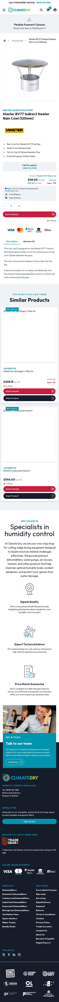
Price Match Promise (46, 890)
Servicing (41, 898)
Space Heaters (9, 918)
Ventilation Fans (10, 914)
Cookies (40, 918)
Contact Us (41, 930)
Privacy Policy (43, 922)
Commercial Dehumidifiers (15, 898)
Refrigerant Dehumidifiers (15, 910)
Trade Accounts (44, 926)
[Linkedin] (14, 954)
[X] (3, 954)
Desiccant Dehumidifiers (14, 906)
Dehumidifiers (9, 890)
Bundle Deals (8, 926)
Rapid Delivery (43, 902)
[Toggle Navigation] (4, 10)
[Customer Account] (55, 10)
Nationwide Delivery (11, 793)
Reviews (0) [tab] (29, 241)
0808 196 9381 (43, 2)
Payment (40, 906)
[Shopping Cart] (48, 10)
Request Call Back (10, 795)
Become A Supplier (45, 938)
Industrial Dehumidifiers (14, 902)
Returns (40, 910)
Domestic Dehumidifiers (14, 894)
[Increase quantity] (19, 206)
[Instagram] (19, 954)
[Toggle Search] (41, 10)
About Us (40, 934)
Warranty (41, 894)
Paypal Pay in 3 (43, 942)
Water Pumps (9, 922)
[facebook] (8, 954)
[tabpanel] (29, 263)
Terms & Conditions (45, 914)
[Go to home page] (4, 40)
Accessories (17, 40)
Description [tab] (12, 241)
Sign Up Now (30, 821)
